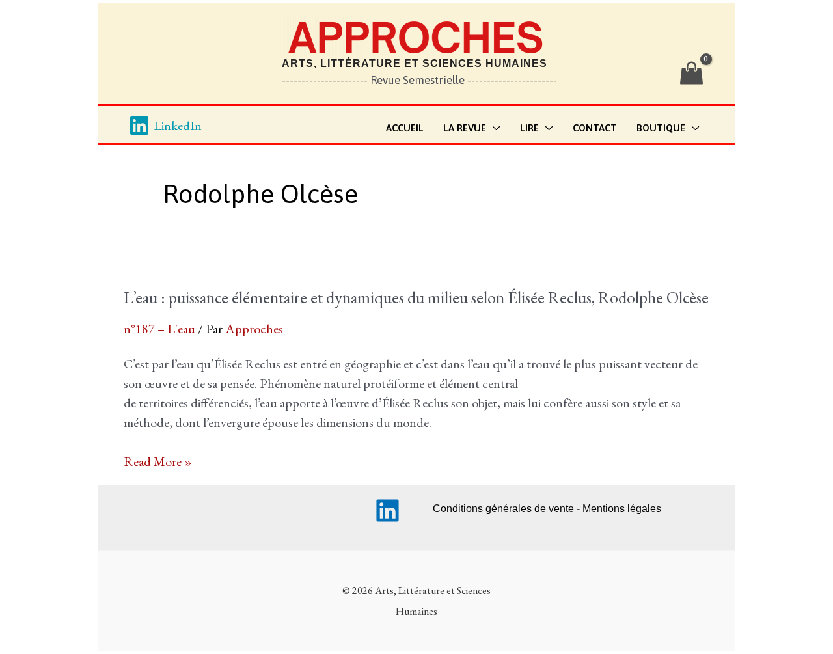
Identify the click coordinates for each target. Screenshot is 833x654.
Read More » (158, 461)
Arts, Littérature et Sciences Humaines (414, 63)
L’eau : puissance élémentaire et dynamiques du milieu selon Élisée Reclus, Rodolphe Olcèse (416, 297)
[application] (493, 128)
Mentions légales (621, 508)
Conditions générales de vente (503, 508)
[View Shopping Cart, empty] (691, 73)
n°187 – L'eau (159, 328)
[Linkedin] (387, 510)
